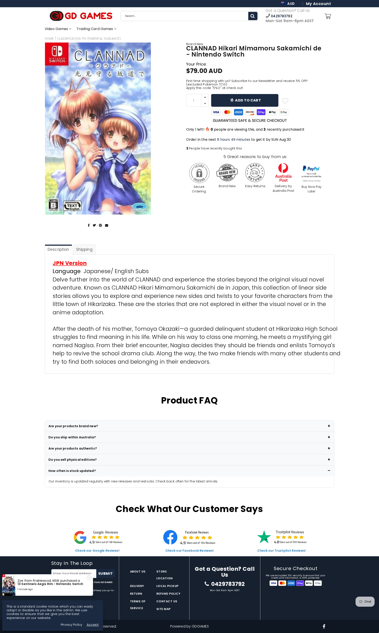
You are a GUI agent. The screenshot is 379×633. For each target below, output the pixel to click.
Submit (105, 573)
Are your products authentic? (72, 448)
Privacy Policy (59, 585)
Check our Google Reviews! (97, 550)
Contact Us (166, 601)
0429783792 (281, 16)
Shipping (84, 249)
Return (136, 594)
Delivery (137, 586)
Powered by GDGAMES (189, 626)
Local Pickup (167, 586)
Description (58, 249)
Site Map (163, 609)
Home (49, 38)
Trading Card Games (95, 28)
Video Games (57, 28)
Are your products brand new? (73, 426)
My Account (318, 4)
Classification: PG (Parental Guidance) (89, 38)
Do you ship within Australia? (72, 437)
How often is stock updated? (72, 471)
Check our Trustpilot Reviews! (281, 550)
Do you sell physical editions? (72, 459)
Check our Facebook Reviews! (189, 550)
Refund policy (168, 594)
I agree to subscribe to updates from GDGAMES (82, 584)
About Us (138, 571)
